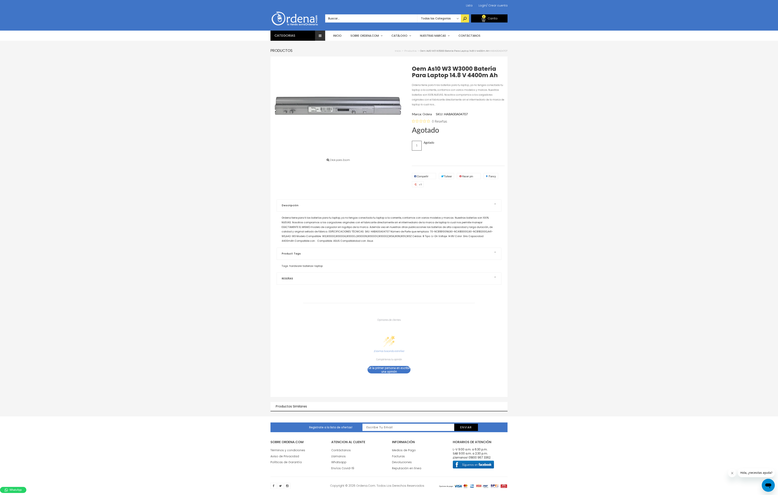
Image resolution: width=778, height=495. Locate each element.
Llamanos (338, 456)
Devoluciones (402, 462)
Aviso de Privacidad (284, 456)
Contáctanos (341, 450)
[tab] (389, 205)
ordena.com (365, 486)
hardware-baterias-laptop (306, 266)
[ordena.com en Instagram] (287, 486)
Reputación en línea (406, 468)
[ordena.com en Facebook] (273, 486)
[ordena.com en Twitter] (280, 486)
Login (482, 5)
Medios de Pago (404, 450)
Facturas (398, 456)
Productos (281, 50)
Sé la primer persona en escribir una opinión (389, 369)
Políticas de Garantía (286, 462)
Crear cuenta (497, 5)
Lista (469, 5)
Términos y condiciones (287, 450)
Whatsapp (338, 462)
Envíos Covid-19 (342, 468)
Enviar (466, 427)
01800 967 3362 (480, 457)
